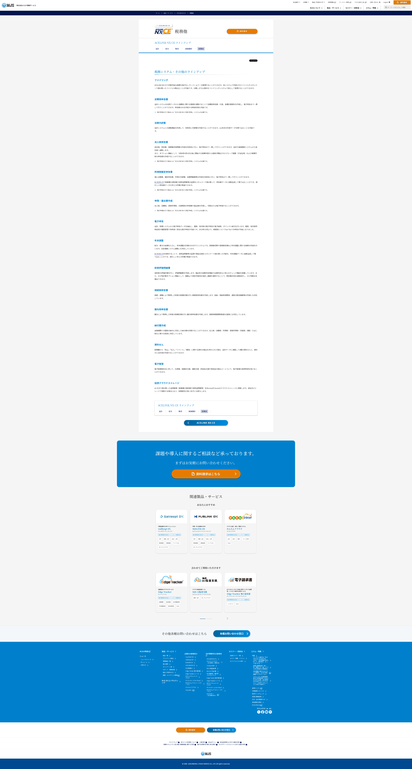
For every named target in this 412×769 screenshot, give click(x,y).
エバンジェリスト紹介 (236, 661)
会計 (157, 48)
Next (227, 618)
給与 (167, 48)
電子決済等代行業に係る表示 (206, 744)
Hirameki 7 (189, 690)
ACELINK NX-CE (181, 13)
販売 (177, 48)
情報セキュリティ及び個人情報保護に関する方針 (179, 744)
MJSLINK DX (198, 528)
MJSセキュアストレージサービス (193, 683)
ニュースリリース (146, 659)
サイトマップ (173, 742)
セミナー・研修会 (236, 651)
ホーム (158, 13)
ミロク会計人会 (359, 2)
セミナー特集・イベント (237, 658)
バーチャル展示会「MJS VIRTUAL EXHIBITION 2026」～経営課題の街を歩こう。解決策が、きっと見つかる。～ (260, 660)
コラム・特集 (256, 651)
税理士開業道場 (256, 696)
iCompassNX (211, 665)
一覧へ (270, 708)
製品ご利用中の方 (317, 2)
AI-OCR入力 (159, 182)
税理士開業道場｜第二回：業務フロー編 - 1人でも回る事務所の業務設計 (260, 667)
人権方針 (202, 742)
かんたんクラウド (234, 528)
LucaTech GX (190, 657)
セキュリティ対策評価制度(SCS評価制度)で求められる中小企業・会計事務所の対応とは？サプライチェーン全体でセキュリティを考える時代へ (261, 680)
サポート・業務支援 (169, 669)
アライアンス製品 (168, 658)
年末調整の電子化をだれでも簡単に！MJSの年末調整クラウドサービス (260, 672)
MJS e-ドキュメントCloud (192, 676)
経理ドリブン (256, 688)
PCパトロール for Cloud (193, 680)
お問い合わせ (374, 2)
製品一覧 (165, 655)
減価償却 (188, 48)
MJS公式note (256, 705)
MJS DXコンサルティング (170, 681)
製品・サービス (168, 13)
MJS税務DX (189, 668)
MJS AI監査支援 (199, 591)
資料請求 (243, 31)
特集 (253, 655)
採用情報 (331, 2)
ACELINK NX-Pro (212, 659)
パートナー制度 (344, 2)
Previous (184, 618)
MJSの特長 (144, 651)
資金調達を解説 (256, 702)
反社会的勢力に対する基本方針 (230, 742)
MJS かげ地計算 (211, 671)
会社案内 (296, 2)
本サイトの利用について (188, 742)
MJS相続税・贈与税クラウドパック (213, 674)
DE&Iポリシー (212, 742)
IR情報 (305, 2)
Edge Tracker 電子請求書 (238, 593)
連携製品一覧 (167, 661)
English (386, 2)
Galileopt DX (164, 528)
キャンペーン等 (167, 667)
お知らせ (143, 665)
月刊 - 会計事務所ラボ (258, 699)
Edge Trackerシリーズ (192, 674)
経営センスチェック (258, 693)
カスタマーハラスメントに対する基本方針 (232, 744)
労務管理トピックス (258, 691)
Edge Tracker (165, 591)
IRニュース (144, 662)
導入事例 (165, 664)
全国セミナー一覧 (235, 655)
